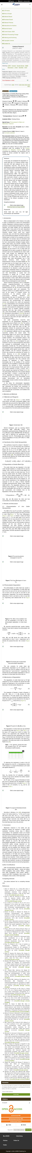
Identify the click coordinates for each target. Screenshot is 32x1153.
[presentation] (10, 701)
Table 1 (25, 730)
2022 (28, 84)
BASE (26, 65)
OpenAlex (21, 67)
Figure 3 (12, 515)
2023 (26, 84)
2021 (28, 86)
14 (3, 313)
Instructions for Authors (9, 25)
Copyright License (8, 40)
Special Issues (7, 28)
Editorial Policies (8, 22)
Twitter (5, 1145)
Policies (5, 1140)
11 (3, 303)
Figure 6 (23, 700)
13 (3, 307)
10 (28, 295)
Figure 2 (5, 515)
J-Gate (16, 67)
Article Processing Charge (10, 34)
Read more (5, 63)
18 (18, 354)
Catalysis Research (18, 46)
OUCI (25, 67)
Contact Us (6, 43)
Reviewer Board (8, 19)
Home (7, 10)
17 (16, 341)
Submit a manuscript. (24, 1)
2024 (23, 84)
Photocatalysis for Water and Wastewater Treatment (13, 122)
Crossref (14, 65)
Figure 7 (24, 783)
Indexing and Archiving (9, 37)
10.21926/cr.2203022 (9, 133)
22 (20, 812)
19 (28, 370)
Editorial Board (7, 16)
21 (20, 519)
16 (23, 313)
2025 (20, 84)
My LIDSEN (6, 1136)
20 (12, 454)
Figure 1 (19, 400)
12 (5, 303)
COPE (9, 65)
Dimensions (10, 67)
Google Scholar (20, 65)
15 (21, 313)
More (3, 69)
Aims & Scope (7, 13)
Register (12, 1)
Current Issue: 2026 (9, 31)
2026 (13, 84)
